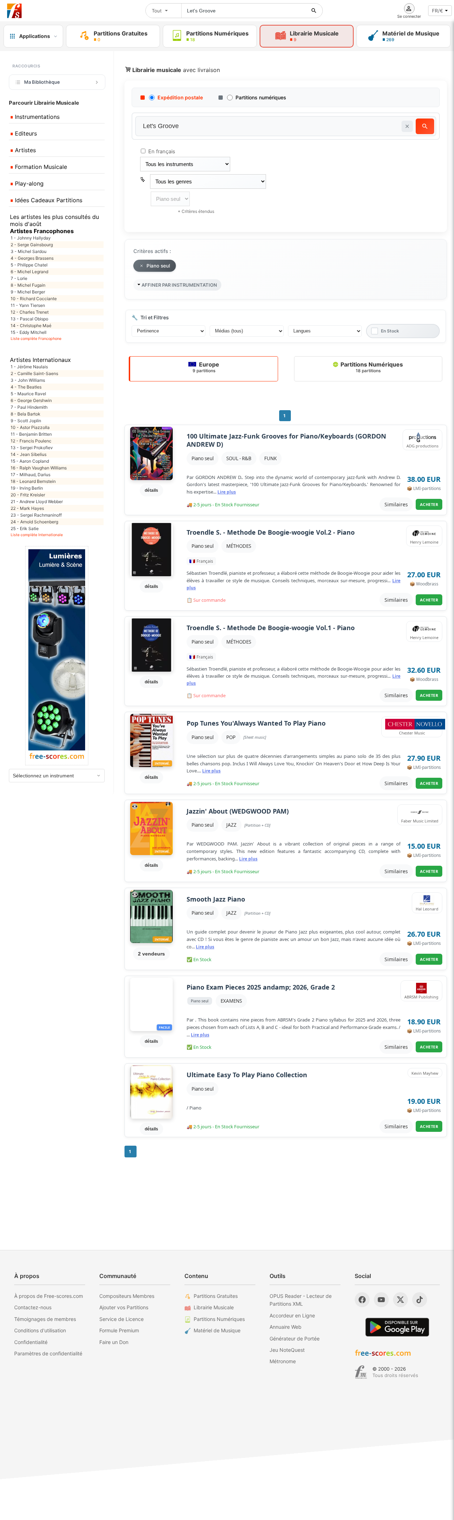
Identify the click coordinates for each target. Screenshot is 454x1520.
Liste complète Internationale (37, 535)
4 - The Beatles (26, 387)
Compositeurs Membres (126, 1296)
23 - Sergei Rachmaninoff (36, 515)
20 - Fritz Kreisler (28, 494)
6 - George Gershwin (31, 400)
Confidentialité (31, 1342)
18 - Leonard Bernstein (33, 481)
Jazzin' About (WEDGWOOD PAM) (238, 811)
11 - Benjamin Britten (31, 434)
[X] (400, 1299)
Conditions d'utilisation (40, 1330)
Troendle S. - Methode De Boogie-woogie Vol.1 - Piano (271, 628)
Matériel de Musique (217, 1330)
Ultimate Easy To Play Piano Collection (247, 1075)
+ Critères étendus (196, 211)
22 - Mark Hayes (27, 508)
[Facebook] (362, 1299)
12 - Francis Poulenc (31, 441)
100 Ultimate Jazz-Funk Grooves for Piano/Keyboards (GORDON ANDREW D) (286, 440)
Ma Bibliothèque (42, 82)
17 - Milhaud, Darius (30, 474)
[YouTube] (381, 1299)
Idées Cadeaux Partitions (47, 200)
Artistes (24, 150)
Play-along (28, 183)
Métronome (283, 1361)
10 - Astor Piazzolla (30, 427)
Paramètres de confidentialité (48, 1353)
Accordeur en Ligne (292, 1315)
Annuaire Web (285, 1327)
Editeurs (25, 133)
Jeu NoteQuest (287, 1350)
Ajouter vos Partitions (123, 1307)
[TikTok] (419, 1299)
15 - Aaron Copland (30, 461)
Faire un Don (113, 1342)
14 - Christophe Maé (31, 325)
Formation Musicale (40, 166)
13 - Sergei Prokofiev (32, 447)
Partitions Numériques (371, 367)
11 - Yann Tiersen (28, 305)
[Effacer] (407, 126)
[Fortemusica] (361, 1372)
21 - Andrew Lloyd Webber (37, 501)
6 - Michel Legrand (29, 271)
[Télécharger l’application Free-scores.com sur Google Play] (397, 1327)
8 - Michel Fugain (28, 285)
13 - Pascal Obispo (29, 318)
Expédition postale (180, 97)
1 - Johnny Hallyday (31, 238)
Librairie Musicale (214, 1307)
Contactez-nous (32, 1307)
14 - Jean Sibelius (28, 454)
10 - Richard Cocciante (34, 298)
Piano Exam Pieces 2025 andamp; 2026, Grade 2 (261, 987)
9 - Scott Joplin (26, 420)
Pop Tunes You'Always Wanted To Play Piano (256, 723)
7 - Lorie (19, 278)
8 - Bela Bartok (25, 414)
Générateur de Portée (295, 1338)
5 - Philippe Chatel (29, 265)
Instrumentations (36, 116)
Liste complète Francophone (36, 338)
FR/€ (437, 10)
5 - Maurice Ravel (28, 393)
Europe (206, 367)
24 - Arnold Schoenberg (34, 521)
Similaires (396, 504)
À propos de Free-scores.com (48, 1296)
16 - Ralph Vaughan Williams (39, 467)
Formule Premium (119, 1330)
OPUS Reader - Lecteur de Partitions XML (301, 1300)
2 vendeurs (151, 954)
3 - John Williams (28, 380)
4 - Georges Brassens (32, 258)
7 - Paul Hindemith (29, 407)
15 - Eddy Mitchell (28, 332)
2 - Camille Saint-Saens (34, 373)
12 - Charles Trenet (30, 312)
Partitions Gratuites (216, 1296)
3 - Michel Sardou (28, 251)
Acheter (429, 504)
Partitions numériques (261, 97)
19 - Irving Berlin (27, 488)
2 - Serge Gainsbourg (32, 244)
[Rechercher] (313, 11)
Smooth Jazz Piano (216, 899)
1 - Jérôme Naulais (29, 366)
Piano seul (203, 458)
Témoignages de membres (45, 1319)
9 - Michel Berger (28, 291)
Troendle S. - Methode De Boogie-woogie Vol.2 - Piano (271, 532)
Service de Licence (121, 1319)
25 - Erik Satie (25, 528)
